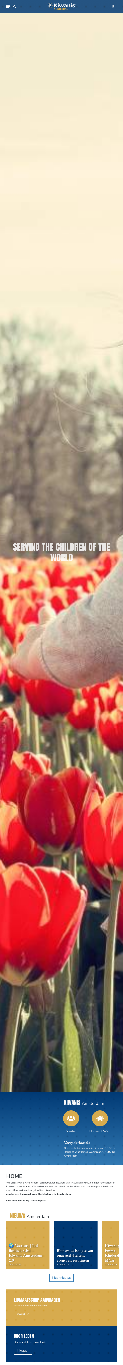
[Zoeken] (14, 6)
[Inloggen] (113, 6)
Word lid (23, 1314)
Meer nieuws (61, 1278)
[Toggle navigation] (8, 6)
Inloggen (23, 1350)
